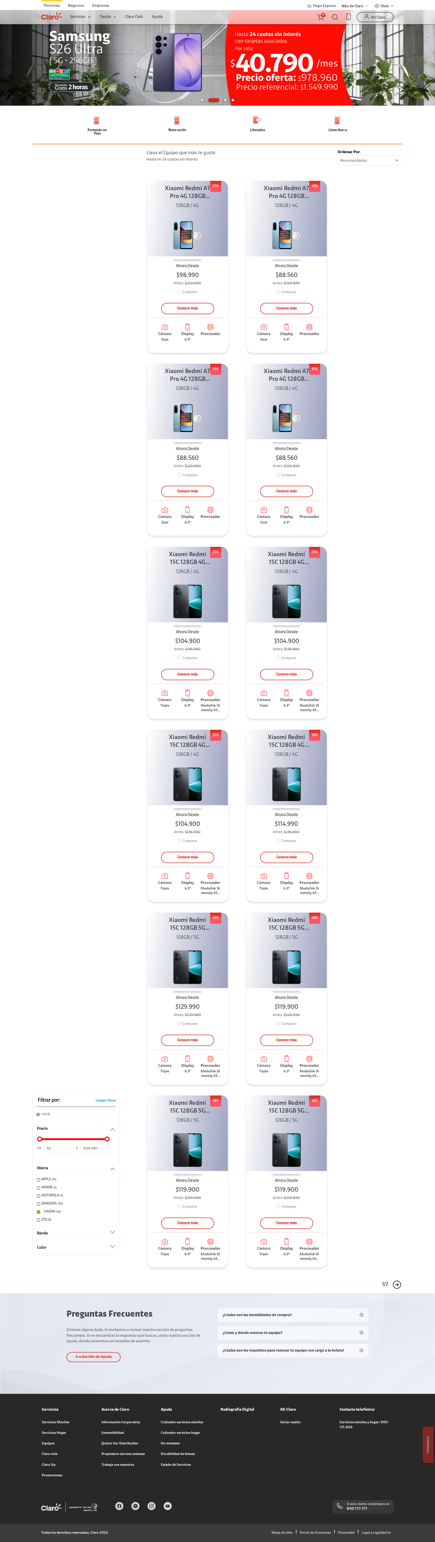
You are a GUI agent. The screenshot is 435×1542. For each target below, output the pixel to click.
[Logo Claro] (51, 16)
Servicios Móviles (55, 1422)
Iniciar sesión (290, 1422)
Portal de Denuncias (315, 1533)
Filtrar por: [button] (49, 1100)
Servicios (77, 17)
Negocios (76, 6)
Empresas (100, 6)
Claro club (49, 1454)
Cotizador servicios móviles (182, 1422)
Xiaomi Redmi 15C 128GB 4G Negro (187, 559)
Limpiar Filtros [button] (106, 1100)
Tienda (105, 17)
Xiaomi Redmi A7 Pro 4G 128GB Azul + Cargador (187, 193)
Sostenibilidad (112, 1433)
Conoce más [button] (187, 308)
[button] (320, 17)
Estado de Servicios (176, 1465)
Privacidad (346, 1533)
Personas (52, 6)
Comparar (190, 292)
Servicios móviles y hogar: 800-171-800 (364, 1425)
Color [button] (41, 1248)
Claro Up (48, 1465)
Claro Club (134, 17)
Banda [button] (42, 1233)
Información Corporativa (120, 1422)
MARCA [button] (42, 1168)
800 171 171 (357, 1509)
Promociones (52, 1475)
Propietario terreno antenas (123, 1454)
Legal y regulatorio (376, 1533)
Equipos (48, 1443)
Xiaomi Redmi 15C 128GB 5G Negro (187, 924)
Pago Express (324, 6)
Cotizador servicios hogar (180, 1433)
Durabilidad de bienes (178, 1454)
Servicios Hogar (54, 1433)
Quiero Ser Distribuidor (119, 1443)
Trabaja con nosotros (117, 1465)
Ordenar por (349, 152)
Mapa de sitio (282, 1533)
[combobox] (369, 160)
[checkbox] (75, 1179)
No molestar (170, 1443)
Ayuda (157, 17)
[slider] (39, 1139)
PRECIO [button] (42, 1129)
